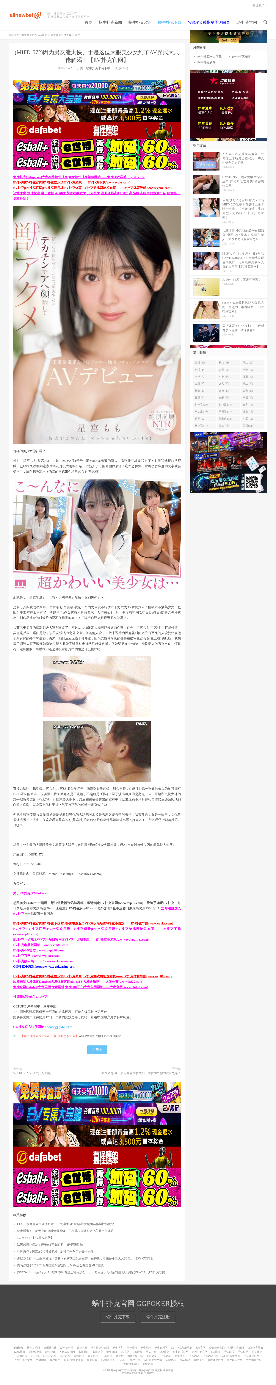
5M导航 (215, 1351)
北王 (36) (248, 376)
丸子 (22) (224, 397)
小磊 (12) (248, 418)
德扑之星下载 (135, 1355)
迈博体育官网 (236, 1347)
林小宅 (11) (201, 425)
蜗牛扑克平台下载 (61, 34)
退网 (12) (200, 418)
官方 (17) (248, 404)
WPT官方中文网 (231, 1355)
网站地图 (127, 1372)
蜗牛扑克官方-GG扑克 (26, 15)
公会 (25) (248, 390)
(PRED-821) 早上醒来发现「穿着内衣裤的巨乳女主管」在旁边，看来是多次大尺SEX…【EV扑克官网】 (86, 1258)
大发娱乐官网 (234, 1359)
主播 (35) (200, 383)
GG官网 (125, 1351)
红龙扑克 (257, 1351)
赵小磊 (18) (225, 404)
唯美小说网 (49, 1355)
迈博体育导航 (255, 1347)
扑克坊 (120, 1355)
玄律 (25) (224, 390)
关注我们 (258, 5)
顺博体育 (98, 1351)
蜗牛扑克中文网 (100, 1347)
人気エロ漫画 (67, 1351)
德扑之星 (151, 1355)
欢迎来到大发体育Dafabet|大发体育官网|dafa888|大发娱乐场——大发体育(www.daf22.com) (78, 981)
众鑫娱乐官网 (217, 1347)
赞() (99, 1049)
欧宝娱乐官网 (180, 1351)
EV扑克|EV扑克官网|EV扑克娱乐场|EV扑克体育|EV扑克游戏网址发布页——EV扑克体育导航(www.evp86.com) (92, 188)
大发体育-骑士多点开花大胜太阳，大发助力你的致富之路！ (141, 1073)
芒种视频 (132, 1347)
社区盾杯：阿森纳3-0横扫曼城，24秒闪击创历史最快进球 (55, 1251)
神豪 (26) (200, 390)
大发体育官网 (215, 1359)
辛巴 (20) (248, 397)
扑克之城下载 (210, 1355)
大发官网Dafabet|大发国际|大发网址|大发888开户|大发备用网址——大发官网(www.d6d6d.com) (80, 987)
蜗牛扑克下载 (170, 22)
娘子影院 (93, 1355)
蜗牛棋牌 (146, 1347)
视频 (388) (224, 362)
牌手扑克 (135, 1359)
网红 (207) (248, 362)
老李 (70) (248, 369)
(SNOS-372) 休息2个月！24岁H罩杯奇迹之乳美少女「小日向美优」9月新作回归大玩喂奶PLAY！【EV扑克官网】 (92, 1272)
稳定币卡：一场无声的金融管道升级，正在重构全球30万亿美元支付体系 (65, 1231)
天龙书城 (82, 1347)
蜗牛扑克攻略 (140, 22)
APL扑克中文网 (23, 1359)
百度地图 (138, 1372)
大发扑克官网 (199, 1351)
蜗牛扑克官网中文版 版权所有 (155, 1370)
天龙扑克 (179, 1355)
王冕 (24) (200, 397)
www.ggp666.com (59, 1027)
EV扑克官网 (246, 22)
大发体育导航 (254, 1359)
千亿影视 (243, 1351)
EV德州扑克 (108, 1359)
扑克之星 (165, 1355)
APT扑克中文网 (153, 1359)
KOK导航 (19, 1351)
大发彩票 (148, 1364)
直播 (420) (200, 362)
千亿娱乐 (229, 1351)
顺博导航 (83, 1351)
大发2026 (199, 1359)
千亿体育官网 (251, 1355)
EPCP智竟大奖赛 (73, 1359)
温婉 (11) (224, 425)
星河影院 (79, 1355)
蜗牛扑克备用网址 (181, 1347)
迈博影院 (22, 1355)
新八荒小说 (66, 1347)
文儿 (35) (224, 383)
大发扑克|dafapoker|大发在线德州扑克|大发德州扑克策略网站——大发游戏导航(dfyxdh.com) (79, 177)
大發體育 (41, 1359)
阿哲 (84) (200, 369)
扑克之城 (193, 1355)
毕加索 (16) (201, 411)
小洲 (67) (224, 376)
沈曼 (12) (248, 411)
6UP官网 (200, 1347)
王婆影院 (107, 1355)
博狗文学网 (33, 1347)
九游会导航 (35, 1351)
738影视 (137, 1351)
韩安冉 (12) (225, 418)
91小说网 (65, 1355)
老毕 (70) (200, 376)
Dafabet (122, 1359)
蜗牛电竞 (55, 1359)
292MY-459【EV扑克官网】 (35, 1237)
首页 (88, 22)
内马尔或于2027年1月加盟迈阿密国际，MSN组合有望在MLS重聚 (60, 1265)
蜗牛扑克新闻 (110, 22)
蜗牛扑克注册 (158, 1317)
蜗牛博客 (118, 1347)
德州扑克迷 (50, 1347)
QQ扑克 (164, 1351)
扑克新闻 (92, 1359)
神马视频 (185, 1359)
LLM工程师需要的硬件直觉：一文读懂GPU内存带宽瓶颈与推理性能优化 (65, 1224)
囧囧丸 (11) (249, 425)
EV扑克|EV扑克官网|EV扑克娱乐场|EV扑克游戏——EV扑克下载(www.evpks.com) (71, 182)
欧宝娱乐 (50, 1351)
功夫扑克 (151, 1351)
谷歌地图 (149, 1372)
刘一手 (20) (201, 404)
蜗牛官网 (112, 1351)
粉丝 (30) (248, 383)
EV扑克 (35, 1355)
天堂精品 (171, 1359)
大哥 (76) (224, 369)
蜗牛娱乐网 (161, 1347)
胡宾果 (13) (225, 411)
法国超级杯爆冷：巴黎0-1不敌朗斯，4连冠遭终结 (50, 1244)
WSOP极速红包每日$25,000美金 (99, 1036)
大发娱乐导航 (131, 1364)
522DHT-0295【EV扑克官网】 (33, 1073)
